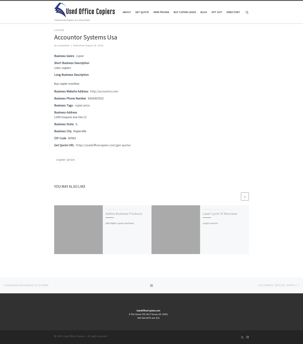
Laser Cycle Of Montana (220, 213)
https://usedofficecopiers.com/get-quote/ (103, 145)
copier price (82, 105)
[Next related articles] (245, 196)
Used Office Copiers (74, 336)
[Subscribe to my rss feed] (242, 337)
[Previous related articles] (236, 196)
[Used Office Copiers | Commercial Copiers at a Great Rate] (84, 9)
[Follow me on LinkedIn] (247, 337)
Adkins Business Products (123, 213)
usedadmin (64, 45)
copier (80, 56)
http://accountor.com (104, 91)
